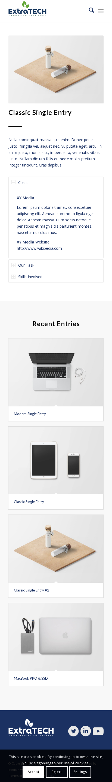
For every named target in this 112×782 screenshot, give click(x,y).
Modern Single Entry (30, 414)
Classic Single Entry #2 (31, 590)
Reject (57, 771)
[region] (56, 223)
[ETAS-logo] (46, 11)
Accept (33, 771)
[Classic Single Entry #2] (55, 549)
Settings (80, 771)
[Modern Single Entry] (55, 372)
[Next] (91, 69)
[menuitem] (88, 11)
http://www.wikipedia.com (39, 248)
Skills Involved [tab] (30, 276)
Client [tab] (23, 182)
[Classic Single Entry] (55, 461)
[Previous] (21, 69)
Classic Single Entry (29, 501)
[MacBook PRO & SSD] (55, 637)
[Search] (88, 11)
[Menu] (101, 10)
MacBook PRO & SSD (31, 678)
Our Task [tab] (26, 265)
